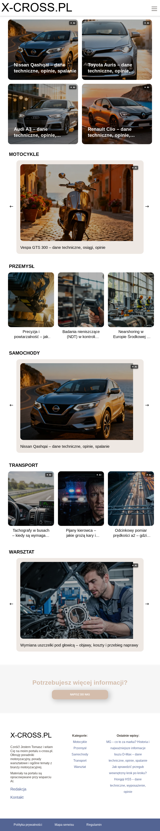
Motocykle (24, 154)
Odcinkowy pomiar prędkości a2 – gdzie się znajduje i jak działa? (131, 533)
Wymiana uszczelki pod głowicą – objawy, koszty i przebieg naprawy (79, 645)
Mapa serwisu (64, 824)
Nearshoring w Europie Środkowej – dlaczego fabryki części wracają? (131, 334)
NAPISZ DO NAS (80, 694)
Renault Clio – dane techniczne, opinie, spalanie (110, 132)
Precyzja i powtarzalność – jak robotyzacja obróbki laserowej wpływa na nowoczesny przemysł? (31, 334)
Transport (23, 465)
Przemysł (22, 266)
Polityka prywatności (28, 824)
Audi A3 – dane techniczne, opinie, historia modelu (35, 132)
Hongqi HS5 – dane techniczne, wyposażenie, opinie (128, 785)
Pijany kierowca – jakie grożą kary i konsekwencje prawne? (81, 533)
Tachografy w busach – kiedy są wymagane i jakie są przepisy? (31, 533)
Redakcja (18, 789)
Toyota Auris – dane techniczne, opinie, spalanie (110, 68)
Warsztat (21, 552)
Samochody (24, 353)
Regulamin (94, 824)
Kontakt (17, 797)
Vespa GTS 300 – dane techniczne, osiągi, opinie (62, 247)
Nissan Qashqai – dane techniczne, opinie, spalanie (45, 67)
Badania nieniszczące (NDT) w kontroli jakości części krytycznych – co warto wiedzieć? (81, 334)
